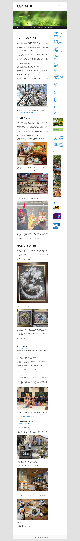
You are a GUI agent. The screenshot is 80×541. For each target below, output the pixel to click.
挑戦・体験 (54, 62)
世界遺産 (54, 49)
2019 (55, 97)
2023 (55, 92)
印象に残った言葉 (56, 53)
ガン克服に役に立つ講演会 (57, 39)
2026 (55, 70)
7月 (56, 82)
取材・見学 (54, 55)
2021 (55, 94)
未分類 (54, 63)
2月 (56, 87)
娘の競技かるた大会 (23, 118)
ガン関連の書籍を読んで (57, 40)
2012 (55, 105)
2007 (55, 110)
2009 (55, 108)
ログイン (54, 200)
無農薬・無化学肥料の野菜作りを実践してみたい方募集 (43, 27)
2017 (55, 99)
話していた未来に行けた (25, 421)
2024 (55, 91)
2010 (55, 107)
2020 (55, 95)
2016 (55, 100)
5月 (56, 84)
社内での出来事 (55, 64)
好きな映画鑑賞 (55, 56)
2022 (55, 93)
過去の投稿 (19, 33)
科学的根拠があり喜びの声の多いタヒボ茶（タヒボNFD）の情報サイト (58, 150)
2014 (55, 102)
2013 (55, 104)
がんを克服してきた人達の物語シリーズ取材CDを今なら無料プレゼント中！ (58, 136)
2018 (55, 98)
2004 (55, 114)
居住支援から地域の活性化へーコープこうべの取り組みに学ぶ (59, 77)
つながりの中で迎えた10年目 (26, 38)
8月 (56, 71)
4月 (56, 85)
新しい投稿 (47, 33)
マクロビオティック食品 (57, 47)
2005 (55, 113)
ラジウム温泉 (55, 48)
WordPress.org (55, 203)
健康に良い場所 (55, 50)
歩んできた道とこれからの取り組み (26, 27)
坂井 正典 (28, 39)
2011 (55, 106)
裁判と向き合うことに (24, 346)
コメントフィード (56, 202)
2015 (55, 101)
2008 (55, 109)
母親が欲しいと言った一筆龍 (26, 246)
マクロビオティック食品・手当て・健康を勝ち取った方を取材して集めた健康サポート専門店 (58, 139)
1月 (56, 89)
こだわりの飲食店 (56, 35)
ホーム (18, 27)
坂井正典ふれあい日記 (25, 6)
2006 (55, 112)
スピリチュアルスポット (57, 41)
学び (34, 416)
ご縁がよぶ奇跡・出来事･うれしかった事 (27, 112)
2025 (55, 90)
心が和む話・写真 (56, 58)
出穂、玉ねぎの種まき (58, 72)
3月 (56, 86)
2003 (55, 115)
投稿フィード (55, 201)
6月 (56, 83)
